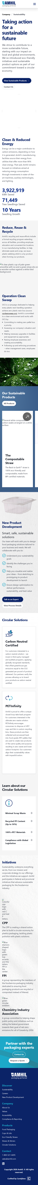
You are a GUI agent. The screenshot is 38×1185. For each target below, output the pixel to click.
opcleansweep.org (9, 313)
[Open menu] (34, 4)
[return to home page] (19, 1075)
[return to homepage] (9, 3)
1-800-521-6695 (8, 1155)
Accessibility (7, 1115)
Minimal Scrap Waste (15, 813)
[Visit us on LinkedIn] (3, 1163)
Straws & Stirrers (8, 1141)
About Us (6, 1107)
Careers (5, 1093)
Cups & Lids (7, 1133)
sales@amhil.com (9, 1158)
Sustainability (7, 1089)
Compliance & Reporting (12, 1119)
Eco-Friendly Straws (10, 1137)
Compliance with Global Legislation (16, 841)
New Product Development (13, 1097)
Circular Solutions (9, 1144)
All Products (9, 403)
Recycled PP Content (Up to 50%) (15, 822)
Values (4, 1111)
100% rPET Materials (15, 832)
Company (6, 14)
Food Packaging (8, 1129)
